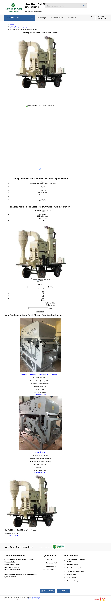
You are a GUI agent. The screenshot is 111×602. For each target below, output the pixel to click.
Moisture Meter (72, 565)
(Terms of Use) (36, 597)
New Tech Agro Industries (34, 7)
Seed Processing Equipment (77, 568)
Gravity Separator (73, 574)
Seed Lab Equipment (74, 581)
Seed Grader (40, 452)
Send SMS (65, 591)
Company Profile (57, 18)
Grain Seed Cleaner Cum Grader (20, 28)
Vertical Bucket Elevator (75, 571)
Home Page (42, 18)
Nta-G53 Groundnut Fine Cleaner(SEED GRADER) (40, 374)
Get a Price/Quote (40, 395)
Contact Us (72, 18)
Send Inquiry (49, 591)
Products (13, 26)
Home (12, 24)
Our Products (13, 18)
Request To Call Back (11, 536)
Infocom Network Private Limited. (31, 599)
